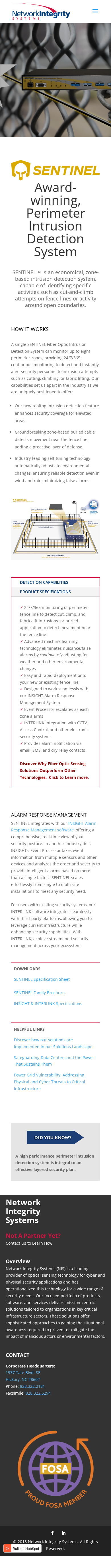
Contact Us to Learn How (29, 1243)
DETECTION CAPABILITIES (44, 582)
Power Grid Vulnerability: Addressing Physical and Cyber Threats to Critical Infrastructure (49, 1081)
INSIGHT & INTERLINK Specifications (48, 1003)
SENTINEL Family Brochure (39, 992)
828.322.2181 (32, 1386)
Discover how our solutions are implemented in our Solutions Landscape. (54, 1043)
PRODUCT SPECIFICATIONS (45, 591)
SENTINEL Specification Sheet (42, 979)
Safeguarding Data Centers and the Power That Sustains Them (54, 1061)
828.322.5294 (38, 1393)
